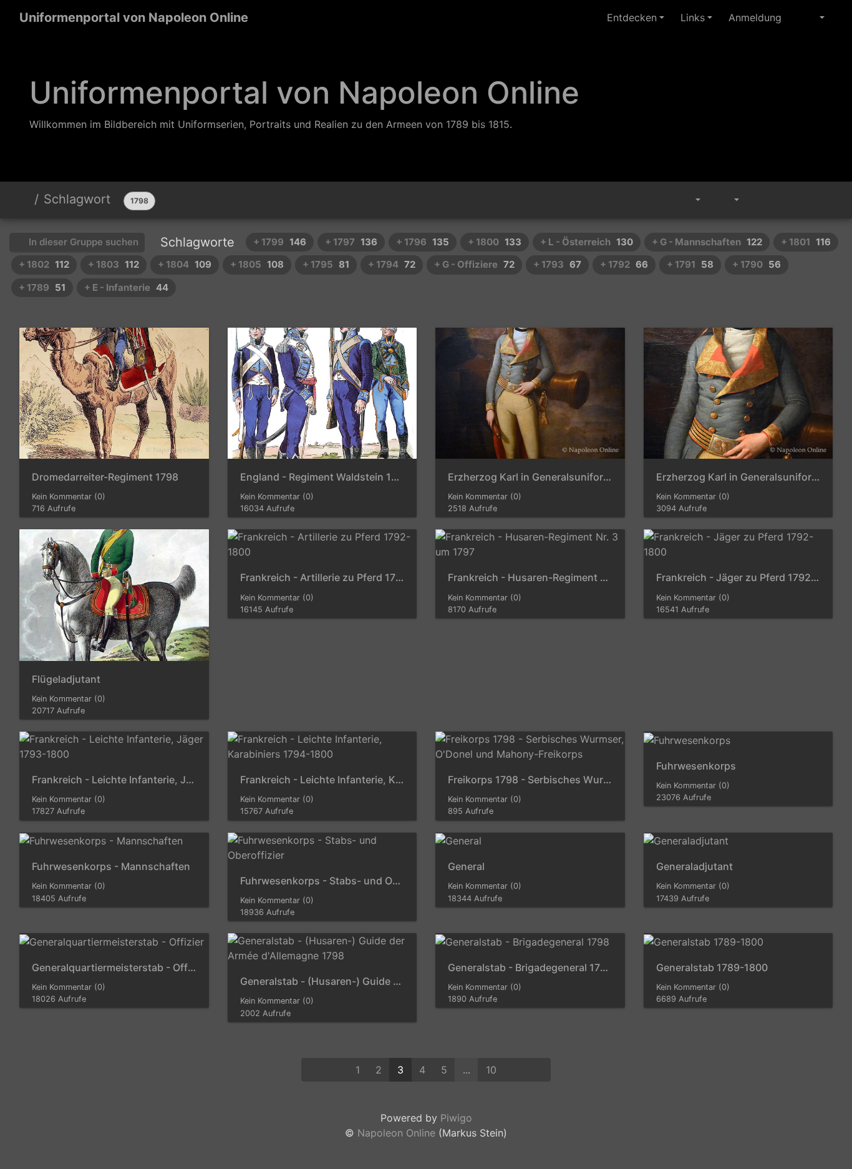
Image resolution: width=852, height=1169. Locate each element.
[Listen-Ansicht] (818, 199)
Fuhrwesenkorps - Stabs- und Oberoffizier (322, 881)
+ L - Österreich (586, 242)
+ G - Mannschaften (707, 242)
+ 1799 (279, 242)
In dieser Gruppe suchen (82, 242)
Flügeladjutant (66, 679)
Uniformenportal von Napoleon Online (133, 17)
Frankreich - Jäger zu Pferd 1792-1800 (738, 578)
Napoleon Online (396, 1133)
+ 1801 (806, 242)
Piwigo (456, 1118)
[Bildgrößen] (728, 199)
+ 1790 (756, 264)
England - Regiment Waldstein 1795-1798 (322, 477)
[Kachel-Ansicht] (790, 199)
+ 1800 (494, 242)
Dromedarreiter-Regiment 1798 (105, 477)
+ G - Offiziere (474, 264)
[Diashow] (761, 199)
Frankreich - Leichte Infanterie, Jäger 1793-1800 (114, 780)
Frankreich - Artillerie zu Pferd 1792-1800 (322, 578)
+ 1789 (42, 287)
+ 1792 (624, 264)
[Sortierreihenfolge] (689, 199)
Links (692, 17)
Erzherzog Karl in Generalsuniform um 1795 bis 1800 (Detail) (738, 477)
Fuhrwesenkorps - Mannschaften (111, 867)
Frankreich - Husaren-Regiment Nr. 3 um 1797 (530, 578)
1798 (139, 200)
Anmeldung (755, 17)
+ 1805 (257, 264)
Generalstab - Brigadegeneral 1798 (530, 968)
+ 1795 (326, 264)
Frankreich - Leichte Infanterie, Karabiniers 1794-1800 (322, 780)
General (466, 867)
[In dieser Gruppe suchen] (657, 199)
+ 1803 (113, 264)
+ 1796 (422, 242)
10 (491, 1070)
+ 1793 (557, 264)
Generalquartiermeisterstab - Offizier (114, 968)
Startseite (24, 199)
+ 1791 (690, 264)
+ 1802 (44, 264)
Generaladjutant (694, 867)
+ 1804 (184, 264)
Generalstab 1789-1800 (712, 968)
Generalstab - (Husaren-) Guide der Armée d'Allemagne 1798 (322, 981)
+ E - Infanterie (126, 287)
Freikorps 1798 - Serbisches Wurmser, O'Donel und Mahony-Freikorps (530, 780)
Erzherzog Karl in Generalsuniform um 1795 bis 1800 (530, 477)
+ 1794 (391, 264)
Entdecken (632, 17)
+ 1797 (351, 242)
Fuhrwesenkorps (696, 766)
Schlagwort (77, 199)
